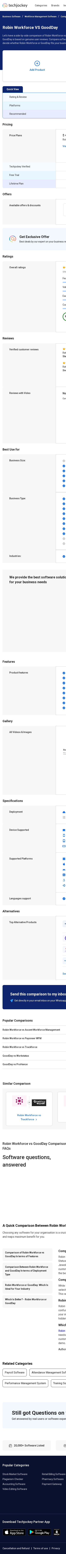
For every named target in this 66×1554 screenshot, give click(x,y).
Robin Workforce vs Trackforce (29, 1117)
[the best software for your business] (15, 6)
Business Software (11, 16)
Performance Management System (25, 1383)
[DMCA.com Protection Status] (56, 1534)
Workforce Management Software (41, 16)
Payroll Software (15, 1372)
